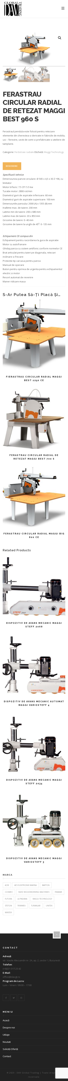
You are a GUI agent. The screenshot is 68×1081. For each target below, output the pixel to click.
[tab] (11, 166)
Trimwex (21, 905)
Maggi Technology (54, 152)
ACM (7, 885)
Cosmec (9, 892)
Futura (8, 899)
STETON (8, 905)
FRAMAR (58, 892)
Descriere (12, 166)
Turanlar (35, 905)
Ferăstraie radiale (24, 152)
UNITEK (49, 905)
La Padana (22, 899)
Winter (8, 912)
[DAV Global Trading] (13, 9)
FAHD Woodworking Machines (33, 892)
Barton (46, 885)
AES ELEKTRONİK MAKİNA (25, 885)
